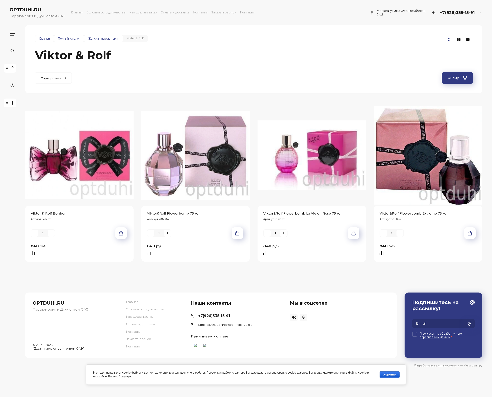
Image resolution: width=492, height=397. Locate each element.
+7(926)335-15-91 (457, 12)
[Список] (459, 39)
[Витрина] (450, 39)
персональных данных (435, 337)
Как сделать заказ (143, 12)
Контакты (200, 12)
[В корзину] (121, 233)
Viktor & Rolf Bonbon (48, 213)
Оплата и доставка (175, 12)
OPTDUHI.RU (25, 9)
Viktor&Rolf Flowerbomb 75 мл (173, 213)
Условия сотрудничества (106, 12)
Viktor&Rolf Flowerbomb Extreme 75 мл (413, 213)
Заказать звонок (223, 12)
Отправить (469, 324)
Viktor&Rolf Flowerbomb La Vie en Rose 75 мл (302, 213)
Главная (77, 12)
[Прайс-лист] (468, 39)
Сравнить (34, 253)
